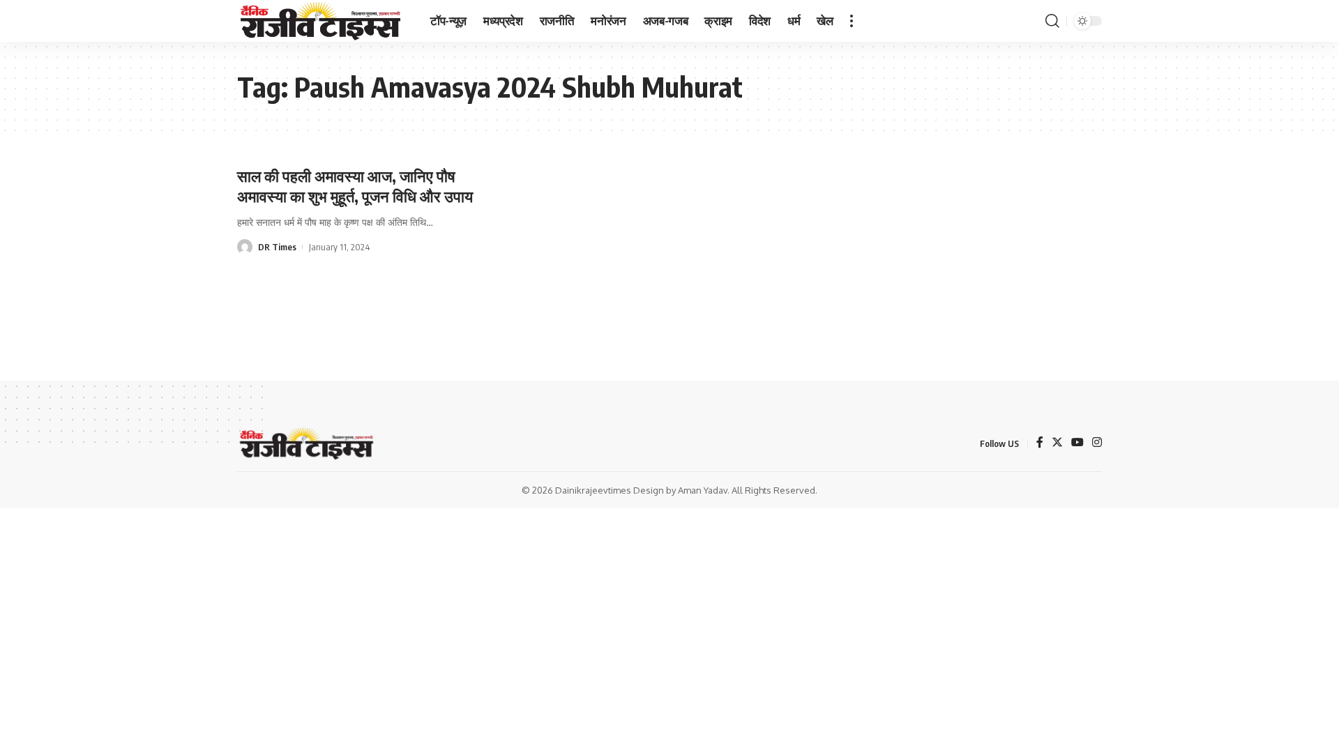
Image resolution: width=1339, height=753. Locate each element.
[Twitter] (1057, 443)
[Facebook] (1039, 443)
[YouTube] (1077, 443)
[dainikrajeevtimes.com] (322, 21)
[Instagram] (1097, 443)
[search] (1052, 21)
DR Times (277, 246)
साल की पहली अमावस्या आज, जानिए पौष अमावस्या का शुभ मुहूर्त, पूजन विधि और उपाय (355, 186)
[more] (851, 21)
